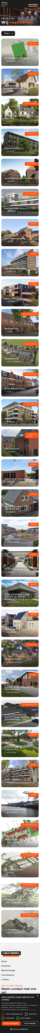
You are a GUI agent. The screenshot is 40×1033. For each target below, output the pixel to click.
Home (4, 961)
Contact (5, 979)
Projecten (5, 966)
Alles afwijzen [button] (30, 1023)
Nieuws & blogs (8, 970)
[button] (20, 1029)
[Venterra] (11, 952)
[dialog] (20, 1013)
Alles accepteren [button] (11, 1023)
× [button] (37, 996)
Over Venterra (7, 975)
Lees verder (32, 1010)
